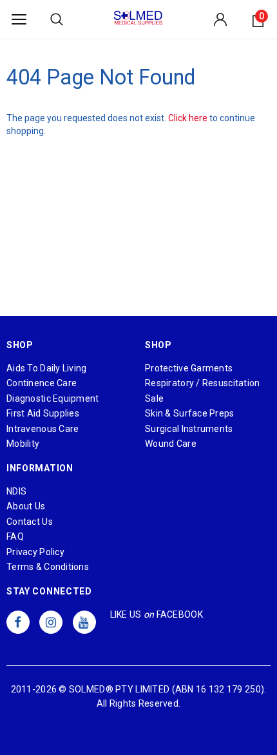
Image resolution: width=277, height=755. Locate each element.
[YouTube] (84, 622)
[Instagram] (50, 622)
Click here (188, 118)
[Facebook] (18, 622)
